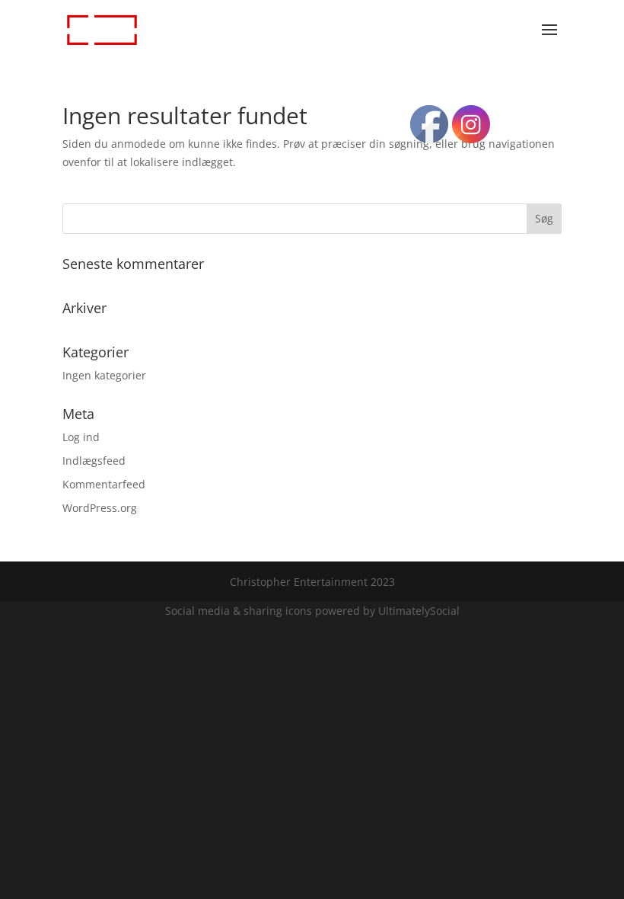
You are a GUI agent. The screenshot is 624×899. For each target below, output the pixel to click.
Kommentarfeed (103, 484)
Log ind (81, 437)
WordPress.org (99, 508)
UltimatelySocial (419, 610)
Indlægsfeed (94, 460)
